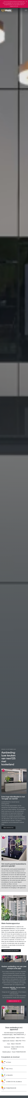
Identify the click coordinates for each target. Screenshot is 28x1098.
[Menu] (26, 10)
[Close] (26, 1)
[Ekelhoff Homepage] (7, 10)
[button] (3, 770)
